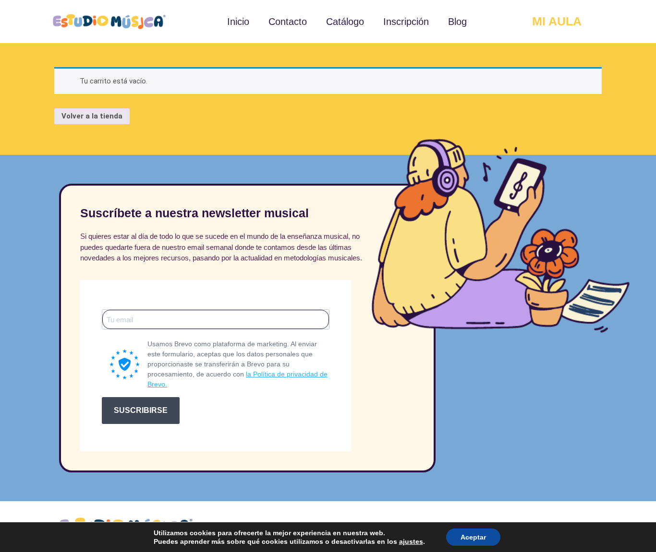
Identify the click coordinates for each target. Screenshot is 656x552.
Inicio (238, 21)
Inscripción (406, 21)
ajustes (411, 541)
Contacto (287, 21)
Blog (457, 21)
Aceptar (473, 537)
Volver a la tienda (91, 116)
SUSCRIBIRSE (141, 410)
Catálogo (345, 21)
